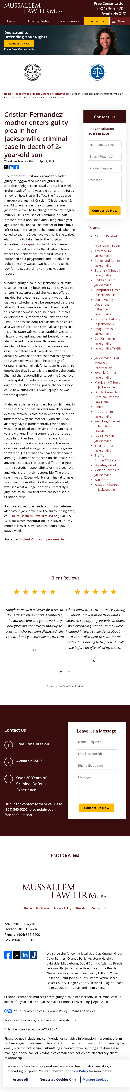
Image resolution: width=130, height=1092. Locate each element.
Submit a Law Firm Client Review (65, 686)
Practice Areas (69, 21)
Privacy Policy (62, 908)
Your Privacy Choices (29, 1011)
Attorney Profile (38, 21)
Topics (94, 227)
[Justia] (33, 955)
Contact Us (96, 21)
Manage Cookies (83, 1011)
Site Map (81, 908)
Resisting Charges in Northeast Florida (107, 426)
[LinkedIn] (25, 955)
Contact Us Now (19, 43)
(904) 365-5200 (111, 8)
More (121, 21)
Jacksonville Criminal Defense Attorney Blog (42, 93)
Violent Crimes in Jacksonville (41, 539)
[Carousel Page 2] (69, 671)
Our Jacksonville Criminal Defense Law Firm (106, 397)
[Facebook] (8, 955)
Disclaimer (42, 908)
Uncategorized (105, 465)
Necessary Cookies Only (58, 1079)
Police (98, 407)
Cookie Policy (57, 1011)
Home (11, 21)
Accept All (20, 1079)
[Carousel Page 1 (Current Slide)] (61, 671)
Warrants (101, 480)
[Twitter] (16, 955)
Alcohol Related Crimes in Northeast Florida (107, 241)
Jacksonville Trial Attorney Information (106, 363)
